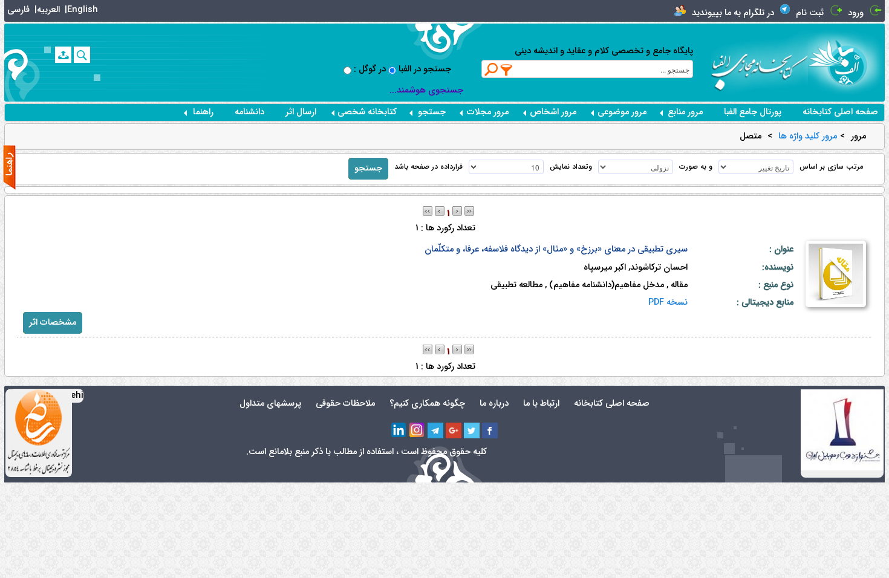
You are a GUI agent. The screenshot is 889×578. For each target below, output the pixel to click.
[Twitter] (472, 430)
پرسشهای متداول (270, 404)
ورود (856, 13)
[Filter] (507, 69)
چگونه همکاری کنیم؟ (427, 404)
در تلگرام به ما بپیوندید (733, 13)
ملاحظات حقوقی (345, 404)
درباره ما (494, 404)
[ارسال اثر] (63, 55)
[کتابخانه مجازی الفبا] (846, 62)
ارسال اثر (300, 112)
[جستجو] (82, 55)
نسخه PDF (668, 303)
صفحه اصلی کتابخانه (840, 112)
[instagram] (417, 430)
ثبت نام (810, 13)
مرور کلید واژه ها (807, 136)
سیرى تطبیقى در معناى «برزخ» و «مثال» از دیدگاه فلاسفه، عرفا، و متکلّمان (556, 249)
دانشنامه (249, 112)
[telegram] (435, 430)
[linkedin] (399, 430)
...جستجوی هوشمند (426, 90)
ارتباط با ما (541, 404)
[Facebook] (490, 430)
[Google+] (453, 430)
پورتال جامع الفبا (752, 112)
